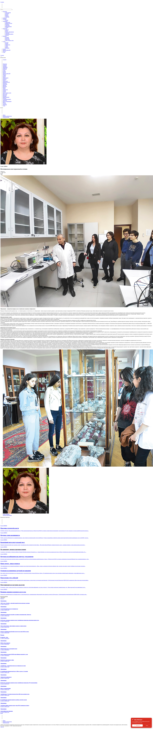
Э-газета (2, 2)
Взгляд (6, 14)
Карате (6, 46)
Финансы (7, 24)
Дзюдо (6, 45)
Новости (2, 598)
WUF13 (4, 51)
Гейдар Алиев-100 (6, 50)
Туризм (6, 27)
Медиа (6, 30)
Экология (7, 32)
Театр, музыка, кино (9, 40)
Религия (7, 35)
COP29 (4, 75)
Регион (6, 20)
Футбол (6, 42)
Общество (5, 28)
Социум (7, 29)
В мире (4, 49)
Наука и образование (9, 31)
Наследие (7, 38)
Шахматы (7, 47)
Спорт (4, 41)
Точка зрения (8, 12)
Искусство (7, 39)
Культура (5, 36)
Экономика (5, 21)
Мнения (7, 15)
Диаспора (7, 16)
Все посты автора (4, 596)
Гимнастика (7, 44)
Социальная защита (9, 34)
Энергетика (7, 22)
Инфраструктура (8, 23)
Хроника (5, 19)
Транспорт (7, 25)
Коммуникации (8, 26)
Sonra (147, 725)
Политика (5, 11)
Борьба (6, 43)
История (7, 37)
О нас (4, 52)
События (5, 17)
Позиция (7, 13)
